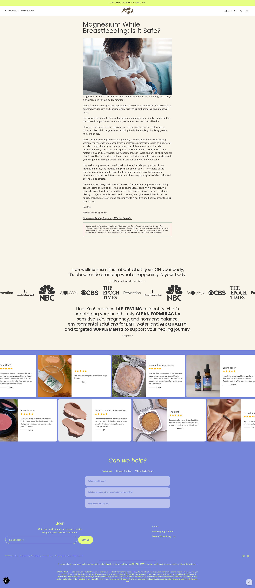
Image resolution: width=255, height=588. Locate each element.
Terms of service (48, 556)
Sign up (86, 539)
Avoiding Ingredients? (163, 531)
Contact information (75, 556)
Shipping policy (60, 556)
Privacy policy (36, 556)
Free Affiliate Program (163, 536)
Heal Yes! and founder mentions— (127, 280)
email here (124, 564)
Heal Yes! (85, 309)
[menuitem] (12, 11)
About (155, 526)
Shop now (127, 335)
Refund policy (25, 556)
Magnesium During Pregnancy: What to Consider (107, 218)
